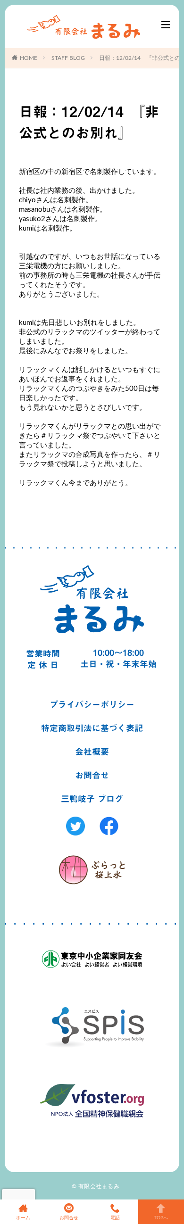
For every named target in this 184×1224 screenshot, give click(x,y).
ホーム (23, 1218)
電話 (115, 1218)
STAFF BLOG (68, 58)
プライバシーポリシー (92, 704)
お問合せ (92, 775)
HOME (28, 58)
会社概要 (92, 751)
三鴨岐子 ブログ (92, 798)
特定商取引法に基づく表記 (92, 728)
